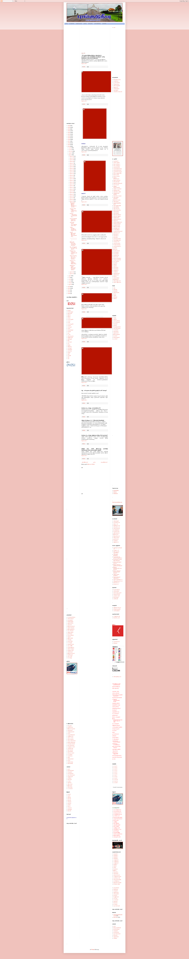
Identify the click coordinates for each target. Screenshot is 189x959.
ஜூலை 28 (72, 161)
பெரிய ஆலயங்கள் (115, 688)
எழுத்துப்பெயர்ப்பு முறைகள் (116, 194)
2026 (69, 125)
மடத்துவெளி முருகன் (117, 876)
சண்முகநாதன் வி (116, 528)
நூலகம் (85, 23)
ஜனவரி (70, 284)
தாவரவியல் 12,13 (116, 225)
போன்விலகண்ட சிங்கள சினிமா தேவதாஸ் (117, 560)
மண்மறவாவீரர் (116, 893)
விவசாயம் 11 (115, 256)
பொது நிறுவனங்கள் (117, 326)
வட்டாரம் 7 (115, 775)
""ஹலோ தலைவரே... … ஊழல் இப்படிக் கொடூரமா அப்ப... (73, 229)
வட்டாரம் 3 (115, 769)
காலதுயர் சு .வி (116, 550)
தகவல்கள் (115, 895)
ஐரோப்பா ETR (70, 638)
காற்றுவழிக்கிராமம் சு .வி (117, 581)
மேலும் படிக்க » (84, 63)
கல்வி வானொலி (70, 618)
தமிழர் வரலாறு (70, 761)
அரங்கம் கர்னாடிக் (71, 627)
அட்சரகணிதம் (116, 252)
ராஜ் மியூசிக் (70, 339)
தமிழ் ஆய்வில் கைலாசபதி (115, 198)
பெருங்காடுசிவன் (116, 589)
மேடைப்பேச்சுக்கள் (71, 745)
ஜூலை (70, 154)
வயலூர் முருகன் (79, 23)
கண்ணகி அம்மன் (116, 594)
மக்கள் (69, 328)
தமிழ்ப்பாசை (115, 220)
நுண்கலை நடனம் (116, 232)
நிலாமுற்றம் (90, 23)
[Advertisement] (95, 40)
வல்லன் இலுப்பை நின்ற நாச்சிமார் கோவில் (116, 684)
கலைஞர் (69, 331)
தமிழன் (69, 352)
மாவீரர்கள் (69, 778)
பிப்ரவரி (70, 282)
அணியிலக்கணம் (116, 273)
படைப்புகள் (115, 898)
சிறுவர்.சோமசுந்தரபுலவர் (117, 183)
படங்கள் (69, 781)
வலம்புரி (69, 794)
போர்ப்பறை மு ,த (116, 582)
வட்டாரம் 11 (115, 781)
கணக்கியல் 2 (115, 161)
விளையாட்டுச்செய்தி (117, 927)
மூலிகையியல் (70, 730)
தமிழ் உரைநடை (116, 201)
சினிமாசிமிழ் (70, 787)
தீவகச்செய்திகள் (71, 770)
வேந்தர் (69, 345)
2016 (69, 142)
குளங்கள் (115, 325)
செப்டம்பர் (71, 151)
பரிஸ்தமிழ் (115, 289)
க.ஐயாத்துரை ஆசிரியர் (116, 749)
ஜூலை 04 (72, 199)
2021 (69, 134)
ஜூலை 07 (72, 194)
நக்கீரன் (69, 804)
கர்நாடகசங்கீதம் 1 (116, 164)
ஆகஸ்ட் (70, 153)
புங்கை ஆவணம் (71, 739)
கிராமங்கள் (70, 779)
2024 (69, 129)
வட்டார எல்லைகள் (116, 322)
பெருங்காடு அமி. (116, 531)
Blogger (93, 949)
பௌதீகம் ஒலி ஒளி (116, 244)
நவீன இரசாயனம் (116, 228)
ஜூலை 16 (72, 182)
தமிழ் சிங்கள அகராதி (117, 195)
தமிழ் (69, 757)
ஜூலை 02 (72, 271)
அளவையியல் (115, 267)
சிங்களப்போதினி (116, 181)
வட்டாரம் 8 (115, 776)
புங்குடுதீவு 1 (115, 853)
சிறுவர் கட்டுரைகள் (116, 180)
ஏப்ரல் (70, 279)
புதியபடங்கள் (70, 784)
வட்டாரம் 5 (115, 772)
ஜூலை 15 (72, 183)
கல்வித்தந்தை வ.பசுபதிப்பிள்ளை (116, 744)
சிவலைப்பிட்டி (115, 872)
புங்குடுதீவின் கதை (115, 711)
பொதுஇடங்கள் (116, 896)
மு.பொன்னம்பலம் (116, 641)
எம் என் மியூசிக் (70, 319)
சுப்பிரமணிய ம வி (116, 527)
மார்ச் (70, 281)
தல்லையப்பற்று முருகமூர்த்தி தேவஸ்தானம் (117, 695)
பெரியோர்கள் (115, 889)
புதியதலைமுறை (70, 336)
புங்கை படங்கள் (70, 737)
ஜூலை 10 (72, 189)
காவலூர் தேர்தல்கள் (71, 734)
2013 (69, 286)
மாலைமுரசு (70, 326)
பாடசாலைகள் (70, 788)
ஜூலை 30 (72, 158)
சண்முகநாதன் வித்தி (117, 879)
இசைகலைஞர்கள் (116, 334)
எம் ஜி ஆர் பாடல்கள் (71, 746)
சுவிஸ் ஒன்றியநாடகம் (117, 676)
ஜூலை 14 (72, 185)
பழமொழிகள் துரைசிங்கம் (115, 555)
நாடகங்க (114, 758)
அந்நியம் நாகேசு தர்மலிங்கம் (116, 575)
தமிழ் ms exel (116, 211)
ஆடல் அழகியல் (116, 261)
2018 (69, 139)
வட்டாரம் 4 (115, 770)
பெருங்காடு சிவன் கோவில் (117, 697)
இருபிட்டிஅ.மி (115, 534)
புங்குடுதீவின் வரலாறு (116, 704)
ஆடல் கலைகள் (116, 184)
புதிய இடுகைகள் (85, 462)
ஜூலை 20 (72, 175)
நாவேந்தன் (115, 643)
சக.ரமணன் (114, 730)
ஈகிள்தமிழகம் (70, 651)
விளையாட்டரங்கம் (71, 752)
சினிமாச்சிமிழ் (70, 763)
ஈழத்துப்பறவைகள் (71, 731)
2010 (69, 291)
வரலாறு (114, 317)
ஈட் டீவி (69, 334)
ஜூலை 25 (72, 166)
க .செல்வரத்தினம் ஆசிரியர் (117, 727)
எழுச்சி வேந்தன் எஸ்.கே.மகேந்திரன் (116, 741)
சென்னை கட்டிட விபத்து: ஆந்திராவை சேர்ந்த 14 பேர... (73, 262)
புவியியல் (115, 319)
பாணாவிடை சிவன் (115, 691)
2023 (69, 130)
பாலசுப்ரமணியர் (116, 591)
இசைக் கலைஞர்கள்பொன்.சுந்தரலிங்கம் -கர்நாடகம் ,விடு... (117, 720)
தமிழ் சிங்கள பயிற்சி (117, 191)
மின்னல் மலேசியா (71, 648)
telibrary (115, 492)
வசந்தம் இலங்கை (71, 647)
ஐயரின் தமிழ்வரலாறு (71, 742)
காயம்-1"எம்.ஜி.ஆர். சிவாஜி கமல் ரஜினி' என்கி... (73, 219)
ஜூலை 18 (72, 178)
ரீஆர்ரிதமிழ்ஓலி (70, 621)
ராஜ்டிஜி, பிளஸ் (70, 337)
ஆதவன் (69, 636)
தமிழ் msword (116, 213)
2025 (69, 127)
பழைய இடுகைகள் (104, 462)
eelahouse (115, 493)
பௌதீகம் (115, 247)
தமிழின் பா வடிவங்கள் (117, 188)
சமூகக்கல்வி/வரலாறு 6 (117, 168)
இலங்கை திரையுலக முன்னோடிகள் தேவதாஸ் (117, 565)
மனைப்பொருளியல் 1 (117, 246)
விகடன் (69, 806)
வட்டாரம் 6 (115, 773)
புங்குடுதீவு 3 (115, 856)
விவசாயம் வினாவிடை (117, 258)
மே (69, 277)
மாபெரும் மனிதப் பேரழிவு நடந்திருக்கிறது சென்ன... (73, 210)
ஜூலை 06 (72, 196)
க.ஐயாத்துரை (115, 90)
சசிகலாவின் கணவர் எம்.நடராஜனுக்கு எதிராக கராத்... (73, 224)
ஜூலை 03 (72, 201)
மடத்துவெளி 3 (116, 862)
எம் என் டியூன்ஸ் (70, 324)
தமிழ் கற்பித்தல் (116, 207)
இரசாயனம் (115, 249)
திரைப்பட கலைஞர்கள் (116, 717)
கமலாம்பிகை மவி (116, 522)
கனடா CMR (70, 645)
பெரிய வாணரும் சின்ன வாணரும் (116, 747)
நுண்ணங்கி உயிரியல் (117, 238)
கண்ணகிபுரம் (115, 873)
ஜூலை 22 (72, 171)
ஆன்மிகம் (69, 782)
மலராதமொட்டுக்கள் (71, 743)
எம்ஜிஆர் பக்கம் (70, 736)
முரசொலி (69, 803)
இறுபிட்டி (115, 870)
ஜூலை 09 (72, 190)
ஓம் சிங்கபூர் (70, 633)
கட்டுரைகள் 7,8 (116, 241)
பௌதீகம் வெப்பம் (116, 250)
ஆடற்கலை (115, 262)
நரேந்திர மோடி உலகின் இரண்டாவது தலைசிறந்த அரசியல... (72, 267)
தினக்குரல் (115, 297)
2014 (69, 146)
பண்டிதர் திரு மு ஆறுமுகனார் (115, 753)
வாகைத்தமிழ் (70, 620)
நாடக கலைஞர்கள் (115, 723)
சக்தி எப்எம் (70, 624)
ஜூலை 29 (72, 159)
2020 (69, 136)
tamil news (115, 917)
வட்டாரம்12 (115, 782)
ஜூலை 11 (72, 187)
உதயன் (69, 795)
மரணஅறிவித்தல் (97, 23)
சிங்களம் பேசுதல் (116, 176)
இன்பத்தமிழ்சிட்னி (71, 629)
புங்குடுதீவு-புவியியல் (116, 703)
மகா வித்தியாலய (116, 881)
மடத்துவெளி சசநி (116, 616)
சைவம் (69, 733)
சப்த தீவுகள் (114, 710)
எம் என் (69, 317)
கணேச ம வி (115, 524)
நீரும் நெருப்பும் (70, 749)
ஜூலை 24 (72, 168)
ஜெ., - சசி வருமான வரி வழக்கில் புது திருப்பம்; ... (73, 248)
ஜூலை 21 (72, 173)
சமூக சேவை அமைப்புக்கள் (117, 757)
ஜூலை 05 (72, 197)
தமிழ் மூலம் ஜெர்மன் (117, 216)
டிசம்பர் (70, 147)
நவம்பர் (70, 149)
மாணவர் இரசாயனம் (117, 240)
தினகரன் (69, 798)
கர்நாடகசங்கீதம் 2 (116, 165)
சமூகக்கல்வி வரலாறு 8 (117, 171)
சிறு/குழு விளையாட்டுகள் (116, 178)
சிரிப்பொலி (69, 346)
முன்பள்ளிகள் (115, 331)
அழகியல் (115, 264)
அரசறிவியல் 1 (115, 270)
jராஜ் (68, 340)
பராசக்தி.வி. (115, 540)
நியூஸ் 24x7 (70, 313)
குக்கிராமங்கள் (115, 715)
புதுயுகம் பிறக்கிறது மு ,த (117, 579)
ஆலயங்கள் (115, 901)
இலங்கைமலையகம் (71, 653)
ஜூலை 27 (72, 163)
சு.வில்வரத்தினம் (116, 88)
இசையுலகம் (70, 785)
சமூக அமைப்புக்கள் (71, 775)
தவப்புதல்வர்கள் (70, 773)
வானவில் (69, 355)
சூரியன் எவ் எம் (70, 623)
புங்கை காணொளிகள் (72, 740)
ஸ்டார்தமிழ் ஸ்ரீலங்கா (71, 617)
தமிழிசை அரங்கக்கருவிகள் (116, 187)
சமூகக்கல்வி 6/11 (116, 167)
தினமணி (69, 810)
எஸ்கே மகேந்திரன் (116, 85)
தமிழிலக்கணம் (116, 274)
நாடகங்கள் (115, 338)
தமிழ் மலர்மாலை (116, 208)
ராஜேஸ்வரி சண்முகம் (117, 607)
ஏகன (114, 27)
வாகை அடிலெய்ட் (71, 635)
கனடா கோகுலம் (71, 630)
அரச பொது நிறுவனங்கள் (116, 755)
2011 (69, 290)
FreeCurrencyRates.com (117, 502)
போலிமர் (69, 310)
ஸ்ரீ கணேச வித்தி (116, 884)
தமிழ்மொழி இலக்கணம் (117, 222)
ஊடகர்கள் (115, 335)
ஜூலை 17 (72, 180)
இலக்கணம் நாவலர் (116, 199)
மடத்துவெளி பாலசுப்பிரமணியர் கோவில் (116, 700)
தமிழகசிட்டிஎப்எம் (71, 644)
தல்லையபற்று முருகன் (117, 592)
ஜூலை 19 (72, 177)
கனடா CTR (70, 656)
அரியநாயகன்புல (116, 537)
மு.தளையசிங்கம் (115, 737)
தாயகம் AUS (70, 641)
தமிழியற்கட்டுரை (116, 190)
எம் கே (69, 322)
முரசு (68, 333)
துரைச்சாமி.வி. (116, 539)
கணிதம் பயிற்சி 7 (116, 162)
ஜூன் (70, 275)
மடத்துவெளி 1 (116, 860)
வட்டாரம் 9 (115, 778)
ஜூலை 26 (72, 164)
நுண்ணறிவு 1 (115, 235)
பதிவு (114, 287)
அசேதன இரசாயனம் (117, 280)
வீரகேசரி (69, 797)
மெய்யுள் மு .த (116, 584)
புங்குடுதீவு (104, 23)
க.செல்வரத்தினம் (116, 610)
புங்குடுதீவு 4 (115, 858)
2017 (69, 141)
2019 (69, 137)
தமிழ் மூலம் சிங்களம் (117, 214)
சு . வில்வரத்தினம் (115, 739)
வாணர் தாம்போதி (116, 320)
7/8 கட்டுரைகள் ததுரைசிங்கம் (116, 552)
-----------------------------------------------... (73, 239)
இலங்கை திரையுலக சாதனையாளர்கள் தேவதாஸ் (117, 572)
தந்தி (69, 354)
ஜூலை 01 (72, 273)
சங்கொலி (69, 801)
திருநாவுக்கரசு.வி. (116, 536)
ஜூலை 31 (72, 156)
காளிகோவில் (115, 598)
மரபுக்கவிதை (70, 755)
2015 (69, 144)
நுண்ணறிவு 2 (115, 234)
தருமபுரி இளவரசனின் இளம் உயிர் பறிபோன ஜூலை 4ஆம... (73, 234)
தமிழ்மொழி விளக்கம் (117, 219)
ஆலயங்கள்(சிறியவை (116, 686)
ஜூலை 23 (72, 170)
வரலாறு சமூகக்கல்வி (117, 259)
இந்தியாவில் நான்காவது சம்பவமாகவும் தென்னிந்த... (73, 243)
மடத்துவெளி (71, 23)
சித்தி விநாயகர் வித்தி (117, 882)
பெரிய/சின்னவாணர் (117, 79)
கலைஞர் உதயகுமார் (116, 609)
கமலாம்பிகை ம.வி (116, 878)
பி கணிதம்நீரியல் (116, 229)
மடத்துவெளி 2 (116, 861)
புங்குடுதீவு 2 (115, 855)
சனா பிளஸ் (70, 342)
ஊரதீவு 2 (115, 866)
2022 (69, 132)
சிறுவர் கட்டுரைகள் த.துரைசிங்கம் (116, 578)
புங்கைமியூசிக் (70, 751)
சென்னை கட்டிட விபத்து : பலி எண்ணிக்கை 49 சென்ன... (73, 252)
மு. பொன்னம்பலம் (115, 734)
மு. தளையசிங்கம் (116, 82)
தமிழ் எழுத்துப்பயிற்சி (117, 205)
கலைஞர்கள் (70, 772)
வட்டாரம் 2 (115, 767)
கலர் (68, 358)
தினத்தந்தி (70, 809)
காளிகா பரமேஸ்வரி (115, 693)
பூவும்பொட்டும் (70, 727)
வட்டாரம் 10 (115, 779)
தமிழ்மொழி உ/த (116, 217)
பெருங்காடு (115, 869)
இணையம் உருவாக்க (71, 728)
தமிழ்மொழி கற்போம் (117, 223)
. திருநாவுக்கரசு (115, 750)
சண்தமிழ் (69, 639)
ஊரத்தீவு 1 (115, 864)
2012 (69, 288)
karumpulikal (116, 490)
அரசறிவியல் (115, 271)
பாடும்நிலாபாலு (70, 748)
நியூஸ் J (69, 314)
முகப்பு (66, 23)
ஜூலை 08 (72, 192)
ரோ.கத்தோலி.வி (116, 530)
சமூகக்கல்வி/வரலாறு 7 (117, 170)
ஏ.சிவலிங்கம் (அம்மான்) (117, 91)
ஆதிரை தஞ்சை (70, 632)
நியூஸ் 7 (69, 316)
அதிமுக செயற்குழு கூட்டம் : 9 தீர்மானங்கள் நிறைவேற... (73, 257)
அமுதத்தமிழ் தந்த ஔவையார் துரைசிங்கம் (117, 557)
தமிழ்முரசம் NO (70, 650)
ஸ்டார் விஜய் (70, 657)
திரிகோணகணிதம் (116, 226)
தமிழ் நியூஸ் (70, 349)
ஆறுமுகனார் (115, 87)
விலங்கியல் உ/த (116, 255)
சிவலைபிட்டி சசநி (116, 617)
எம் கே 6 (69, 325)
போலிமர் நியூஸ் (70, 311)
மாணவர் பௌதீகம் (116, 243)
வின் (68, 357)
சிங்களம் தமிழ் (116, 174)
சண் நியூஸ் (70, 348)
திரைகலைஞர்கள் (116, 337)
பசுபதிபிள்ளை (115, 81)
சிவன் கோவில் (116, 597)
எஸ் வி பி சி (70, 351)
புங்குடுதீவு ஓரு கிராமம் (116, 708)
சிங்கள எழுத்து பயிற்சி (117, 173)
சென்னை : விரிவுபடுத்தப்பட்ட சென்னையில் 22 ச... (73, 215)
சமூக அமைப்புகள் (116, 905)
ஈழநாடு (114, 295)
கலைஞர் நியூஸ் (70, 329)
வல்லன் (114, 867)
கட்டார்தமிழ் (70, 642)
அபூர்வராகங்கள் (71, 758)
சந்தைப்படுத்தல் (116, 277)
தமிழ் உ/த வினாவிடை (117, 210)
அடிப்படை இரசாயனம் (117, 282)
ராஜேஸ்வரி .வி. (116, 542)
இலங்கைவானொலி (71, 626)
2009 (69, 293)
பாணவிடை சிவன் (116, 595)
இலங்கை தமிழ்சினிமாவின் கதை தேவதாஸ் (117, 568)
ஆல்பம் (113, 732)
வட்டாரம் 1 (115, 766)
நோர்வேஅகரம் (70, 654)
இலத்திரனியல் (116, 279)
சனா (68, 343)
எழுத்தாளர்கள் (70, 776)
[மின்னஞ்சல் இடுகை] (87, 66)
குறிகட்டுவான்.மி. (116, 533)
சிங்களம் (115, 276)
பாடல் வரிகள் (70, 754)
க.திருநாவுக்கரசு (116, 84)
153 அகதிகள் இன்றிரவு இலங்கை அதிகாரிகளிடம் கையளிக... (73, 205)
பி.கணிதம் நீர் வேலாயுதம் (117, 231)
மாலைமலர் (70, 807)
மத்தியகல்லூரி (116, 521)
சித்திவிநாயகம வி (116, 525)
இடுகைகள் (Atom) (91, 464)
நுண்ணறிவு (115, 237)
